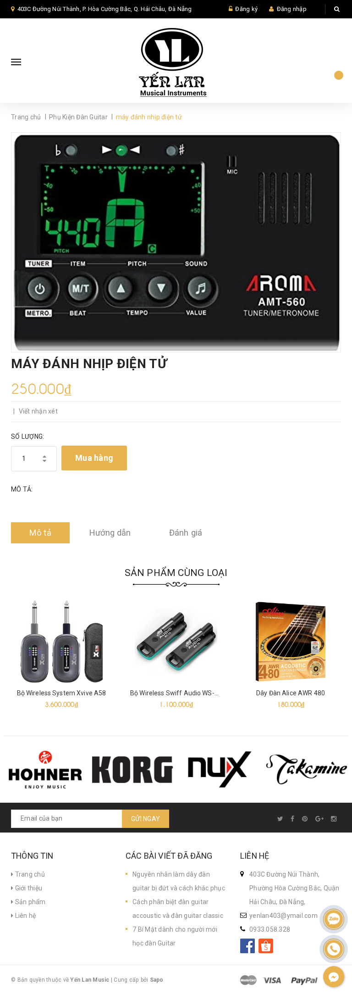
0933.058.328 (269, 929)
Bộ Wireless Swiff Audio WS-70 (176, 693)
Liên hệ (24, 915)
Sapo (157, 980)
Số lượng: (27, 436)
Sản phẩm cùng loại (176, 572)
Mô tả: (22, 489)
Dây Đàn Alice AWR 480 (290, 693)
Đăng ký (246, 9)
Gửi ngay (145, 818)
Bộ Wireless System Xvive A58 (61, 693)
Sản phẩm (29, 902)
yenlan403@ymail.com (283, 915)
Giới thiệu (27, 888)
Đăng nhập (292, 9)
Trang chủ (29, 874)
